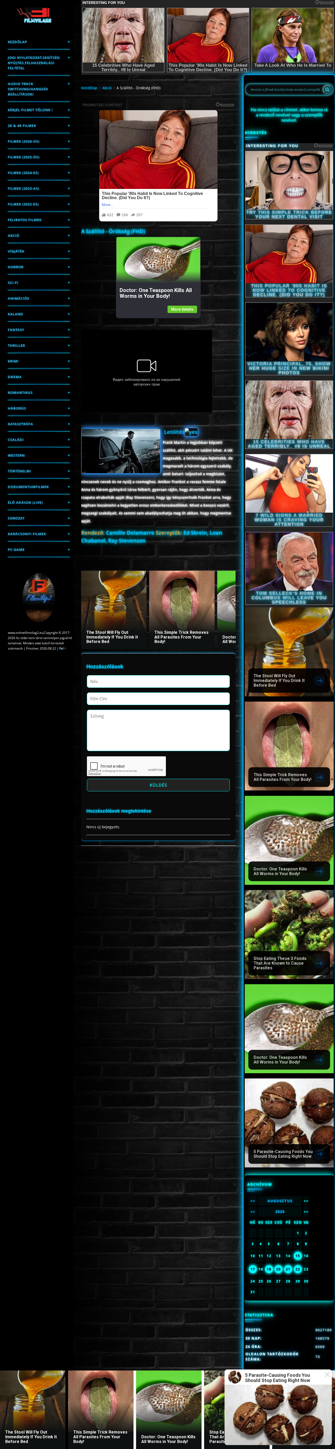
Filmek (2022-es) (23, 204)
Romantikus (20, 392)
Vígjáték (16, 251)
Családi (16, 439)
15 (297, 1256)
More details (182, 309)
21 (288, 1269)
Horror (16, 267)
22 (297, 1269)
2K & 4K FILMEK (22, 125)
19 (269, 1269)
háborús (17, 408)
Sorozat (16, 518)
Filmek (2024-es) (23, 172)
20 (278, 1269)
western (16, 455)
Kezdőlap (17, 42)
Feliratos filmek (25, 219)
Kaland (15, 314)
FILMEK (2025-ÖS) (24, 157)
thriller (16, 345)
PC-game (16, 549)
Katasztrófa (20, 424)
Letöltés (174, 431)
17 (252, 1269)
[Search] (327, 89)
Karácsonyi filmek (27, 534)
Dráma (15, 376)
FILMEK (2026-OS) (24, 141)
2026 (280, 1211)
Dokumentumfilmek (28, 486)
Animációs (18, 298)
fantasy (16, 329)
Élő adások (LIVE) (25, 502)
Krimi (13, 361)
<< (252, 1201)
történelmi (19, 471)
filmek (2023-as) (23, 188)
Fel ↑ (62, 648)
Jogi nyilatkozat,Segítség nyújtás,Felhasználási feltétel (34, 62)
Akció (13, 235)
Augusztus (280, 1201)
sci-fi (13, 282)
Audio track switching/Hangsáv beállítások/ (28, 89)
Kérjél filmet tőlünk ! (30, 110)
